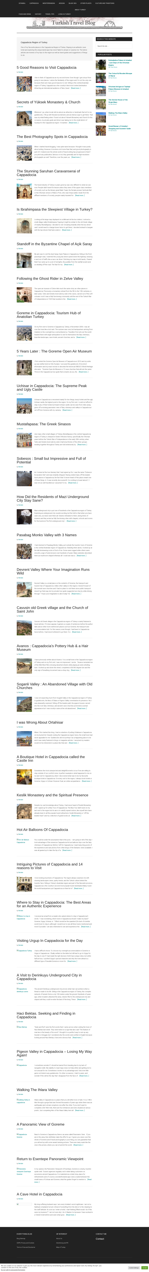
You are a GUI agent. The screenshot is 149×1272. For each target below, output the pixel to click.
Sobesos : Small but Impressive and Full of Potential (51, 460)
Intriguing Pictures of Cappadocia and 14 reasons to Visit (50, 866)
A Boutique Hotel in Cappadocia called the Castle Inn (51, 759)
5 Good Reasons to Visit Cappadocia (46, 67)
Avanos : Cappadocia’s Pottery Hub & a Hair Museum (52, 648)
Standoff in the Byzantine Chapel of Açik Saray (54, 244)
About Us (59, 1238)
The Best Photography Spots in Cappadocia (52, 137)
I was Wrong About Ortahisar (40, 722)
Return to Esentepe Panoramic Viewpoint (50, 1159)
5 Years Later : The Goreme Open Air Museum (54, 351)
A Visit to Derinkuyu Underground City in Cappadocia (49, 977)
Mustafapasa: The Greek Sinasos (44, 424)
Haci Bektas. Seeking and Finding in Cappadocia (46, 1015)
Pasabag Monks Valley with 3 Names (47, 535)
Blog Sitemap (21, 1238)
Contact (100, 1238)
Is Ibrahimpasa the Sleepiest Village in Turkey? (54, 209)
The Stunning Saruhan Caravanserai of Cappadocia (48, 173)
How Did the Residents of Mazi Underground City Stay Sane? (53, 498)
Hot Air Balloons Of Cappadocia (42, 830)
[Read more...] (75, 88)
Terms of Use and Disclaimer (26, 1247)
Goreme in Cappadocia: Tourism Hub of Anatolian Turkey (49, 315)
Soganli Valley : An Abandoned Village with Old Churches (54, 686)
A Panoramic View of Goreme (40, 1124)
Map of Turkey (60, 1247)
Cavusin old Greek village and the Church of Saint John (52, 609)
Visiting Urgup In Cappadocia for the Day (50, 940)
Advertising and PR (62, 1243)
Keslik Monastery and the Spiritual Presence (52, 795)
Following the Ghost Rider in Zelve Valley (50, 278)
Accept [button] (145, 1268)
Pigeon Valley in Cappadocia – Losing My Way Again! (54, 1053)
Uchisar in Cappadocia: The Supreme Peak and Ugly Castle (52, 388)
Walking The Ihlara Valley (37, 1090)
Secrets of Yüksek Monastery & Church (48, 102)
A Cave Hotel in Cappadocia (39, 1194)
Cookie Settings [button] (134, 1268)
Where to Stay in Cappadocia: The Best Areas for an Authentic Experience (54, 904)
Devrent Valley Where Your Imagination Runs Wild (53, 571)
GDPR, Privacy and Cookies (25, 1243)
